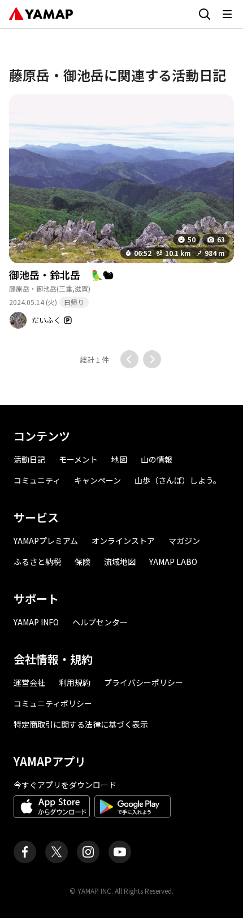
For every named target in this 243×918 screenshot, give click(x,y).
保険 (82, 561)
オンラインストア (123, 540)
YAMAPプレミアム (46, 540)
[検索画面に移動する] (204, 14)
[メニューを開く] (227, 14)
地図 (119, 459)
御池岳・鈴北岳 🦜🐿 (61, 274)
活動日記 (29, 459)
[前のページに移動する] (129, 359)
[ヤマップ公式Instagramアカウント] (88, 852)
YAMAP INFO (36, 622)
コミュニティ (37, 480)
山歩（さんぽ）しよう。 (177, 480)
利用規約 (74, 682)
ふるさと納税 (37, 561)
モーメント (78, 459)
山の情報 (156, 459)
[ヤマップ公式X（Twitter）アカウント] (56, 852)
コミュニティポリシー (53, 703)
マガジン (184, 540)
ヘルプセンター (100, 622)
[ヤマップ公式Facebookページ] (25, 852)
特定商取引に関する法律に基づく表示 (81, 724)
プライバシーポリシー (143, 682)
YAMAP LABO (173, 561)
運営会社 (29, 682)
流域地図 (120, 561)
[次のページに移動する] (152, 359)
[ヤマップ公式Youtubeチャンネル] (120, 852)
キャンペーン (97, 480)
